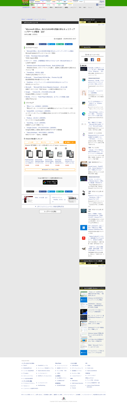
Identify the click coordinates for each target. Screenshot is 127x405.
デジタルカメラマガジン (29, 383)
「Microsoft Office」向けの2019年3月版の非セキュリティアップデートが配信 (49, 51)
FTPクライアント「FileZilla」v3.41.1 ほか (58, 199)
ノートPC (30, 142)
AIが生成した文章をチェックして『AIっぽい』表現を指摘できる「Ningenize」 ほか (96, 69)
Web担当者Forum (27, 368)
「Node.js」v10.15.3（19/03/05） (36, 118)
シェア (44, 44)
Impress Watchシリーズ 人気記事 (93, 261)
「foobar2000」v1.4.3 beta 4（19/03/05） (38, 111)
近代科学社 (57, 383)
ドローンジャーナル (28, 375)
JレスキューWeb (76, 373)
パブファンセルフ (91, 375)
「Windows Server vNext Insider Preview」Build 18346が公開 (45, 65)
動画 (85, 7)
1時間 (82, 22)
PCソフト (43, 142)
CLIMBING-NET (60, 380)
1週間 (95, 22)
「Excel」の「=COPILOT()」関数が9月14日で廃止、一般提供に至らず (96, 293)
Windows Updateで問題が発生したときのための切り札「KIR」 (96, 335)
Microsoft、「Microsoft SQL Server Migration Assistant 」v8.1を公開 (46, 87)
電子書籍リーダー (69, 142)
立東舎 (58, 373)
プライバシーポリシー (69, 394)
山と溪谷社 (57, 375)
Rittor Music (58, 363)
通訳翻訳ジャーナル (76, 370)
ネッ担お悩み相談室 (28, 378)
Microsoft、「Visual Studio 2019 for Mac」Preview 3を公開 (44, 77)
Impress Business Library (44, 370)
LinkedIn (70, 44)
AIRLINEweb (75, 365)
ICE (86, 363)
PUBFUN (88, 373)
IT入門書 (56, 142)
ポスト (31, 44)
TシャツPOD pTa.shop (93, 380)
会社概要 (78, 394)
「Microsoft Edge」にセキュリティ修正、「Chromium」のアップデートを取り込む (96, 113)
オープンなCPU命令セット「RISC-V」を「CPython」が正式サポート (95, 103)
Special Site (87, 47)
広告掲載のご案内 (48, 394)
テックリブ (73, 385)
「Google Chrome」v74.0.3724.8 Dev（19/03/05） (41, 127)
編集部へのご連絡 (58, 394)
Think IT (25, 365)
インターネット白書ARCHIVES (30, 388)
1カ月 (102, 22)
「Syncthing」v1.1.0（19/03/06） (36, 123)
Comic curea (90, 368)
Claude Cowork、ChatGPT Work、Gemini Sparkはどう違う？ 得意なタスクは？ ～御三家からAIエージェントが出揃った (96, 170)
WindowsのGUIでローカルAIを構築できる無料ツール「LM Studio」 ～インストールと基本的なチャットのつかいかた (96, 139)
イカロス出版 (73, 363)
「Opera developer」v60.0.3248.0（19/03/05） (40, 132)
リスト (36, 44)
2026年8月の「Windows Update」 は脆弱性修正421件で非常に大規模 (95, 305)
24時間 (89, 22)
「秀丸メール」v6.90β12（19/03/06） (37, 106)
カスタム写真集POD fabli (93, 382)
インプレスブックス (42, 382)
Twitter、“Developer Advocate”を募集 (37, 56)
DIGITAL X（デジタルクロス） (45, 375)
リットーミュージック (62, 365)
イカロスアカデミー (76, 375)
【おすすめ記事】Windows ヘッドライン (94, 288)
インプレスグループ (86, 394)
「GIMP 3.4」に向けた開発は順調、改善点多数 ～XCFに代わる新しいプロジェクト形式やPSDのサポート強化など (96, 250)
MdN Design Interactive (77, 383)
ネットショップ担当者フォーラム (46, 368)
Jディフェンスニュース (77, 368)
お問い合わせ (39, 394)
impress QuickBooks (92, 370)
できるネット (26, 385)
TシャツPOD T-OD (61, 370)
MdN (71, 378)
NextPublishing (41, 385)
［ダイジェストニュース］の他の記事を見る (50, 206)
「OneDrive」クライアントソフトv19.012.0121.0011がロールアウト (47, 82)
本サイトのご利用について (27, 394)
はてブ (52, 44)
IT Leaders (25, 373)
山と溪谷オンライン (61, 378)
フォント (90, 7)
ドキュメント (73, 7)
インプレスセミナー (42, 373)
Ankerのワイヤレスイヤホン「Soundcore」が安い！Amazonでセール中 (96, 197)
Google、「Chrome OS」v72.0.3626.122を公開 (40, 92)
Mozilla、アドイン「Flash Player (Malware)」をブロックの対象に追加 (47, 97)
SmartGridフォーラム (43, 365)
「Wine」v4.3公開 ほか (41, 197)
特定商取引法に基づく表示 (99, 394)
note (61, 44)
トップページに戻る (50, 211)
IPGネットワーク (89, 378)
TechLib (74, 388)
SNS (80, 7)
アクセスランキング (89, 19)
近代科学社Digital (61, 385)
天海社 (88, 365)
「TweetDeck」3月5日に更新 (35, 72)
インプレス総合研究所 (28, 370)
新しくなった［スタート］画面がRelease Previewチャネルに (96, 317)
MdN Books (75, 380)
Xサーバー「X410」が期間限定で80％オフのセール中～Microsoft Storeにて (49, 61)
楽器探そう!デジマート (62, 368)
